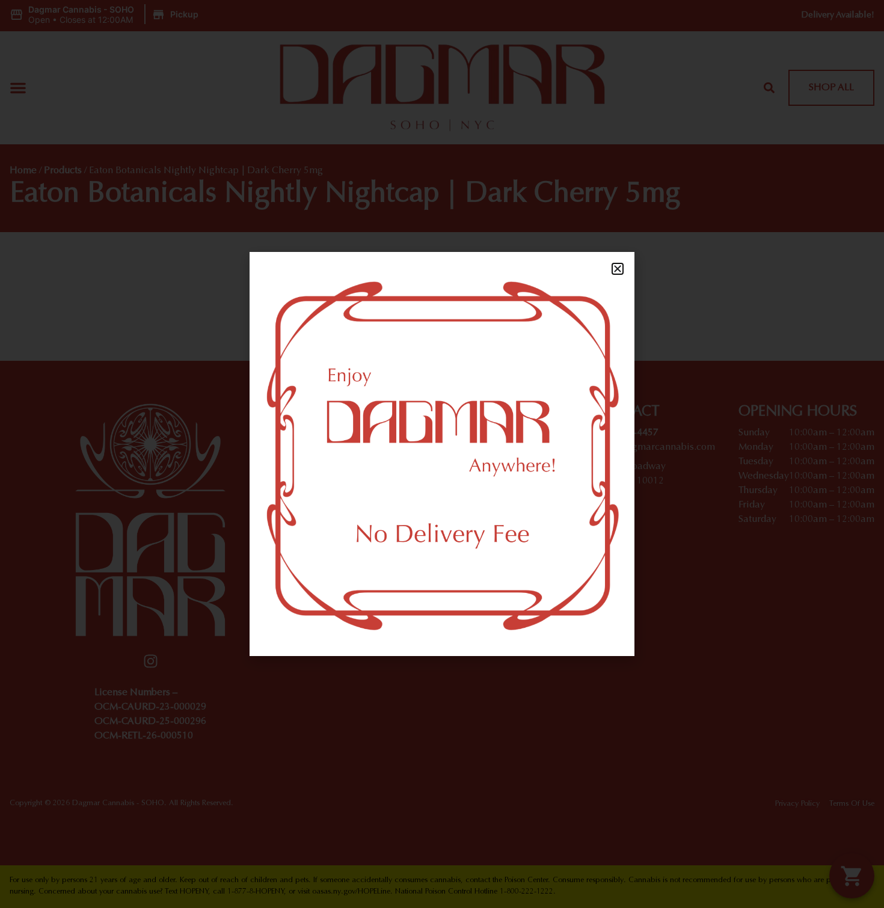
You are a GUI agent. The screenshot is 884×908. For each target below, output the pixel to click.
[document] (442, 454)
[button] (617, 269)
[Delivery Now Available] (442, 454)
